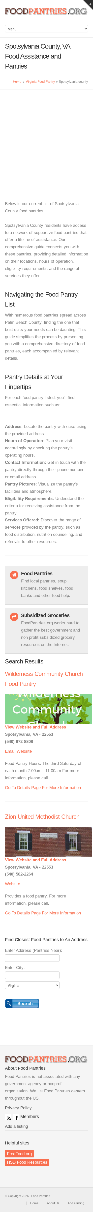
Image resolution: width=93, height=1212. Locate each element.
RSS (8, 1117)
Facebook (16, 1117)
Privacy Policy (18, 1108)
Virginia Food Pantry (40, 81)
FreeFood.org (19, 1153)
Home (17, 81)
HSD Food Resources (27, 1162)
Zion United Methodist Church (42, 816)
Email (10, 751)
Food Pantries (46, 14)
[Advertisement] (46, 138)
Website (24, 751)
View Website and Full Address (35, 727)
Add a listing (16, 1126)
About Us (53, 1203)
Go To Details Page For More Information (43, 787)
